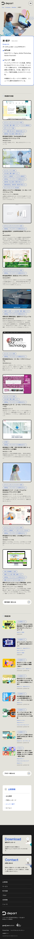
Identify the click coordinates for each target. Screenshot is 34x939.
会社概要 (8, 796)
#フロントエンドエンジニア (23, 724)
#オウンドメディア (21, 650)
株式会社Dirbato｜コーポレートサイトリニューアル (17, 360)
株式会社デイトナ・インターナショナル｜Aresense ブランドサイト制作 (15, 491)
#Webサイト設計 (20, 632)
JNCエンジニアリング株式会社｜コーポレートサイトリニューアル (17, 191)
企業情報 (11, 789)
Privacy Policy (5, 930)
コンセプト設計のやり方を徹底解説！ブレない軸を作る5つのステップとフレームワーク (25, 627)
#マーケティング (26, 740)
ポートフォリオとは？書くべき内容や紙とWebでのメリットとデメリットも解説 (25, 715)
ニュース (5, 904)
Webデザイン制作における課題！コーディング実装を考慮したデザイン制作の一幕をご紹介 (25, 753)
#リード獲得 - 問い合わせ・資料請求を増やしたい (14, 131)
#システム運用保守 (26, 125)
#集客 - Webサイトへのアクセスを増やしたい (14, 580)
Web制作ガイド (21, 621)
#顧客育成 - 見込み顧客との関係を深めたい (13, 133)
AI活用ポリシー (5, 933)
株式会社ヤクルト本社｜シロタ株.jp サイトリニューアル (17, 536)
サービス (5, 886)
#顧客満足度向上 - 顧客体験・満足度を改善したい (14, 184)
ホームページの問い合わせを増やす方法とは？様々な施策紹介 (25, 736)
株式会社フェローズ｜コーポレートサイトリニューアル (17, 405)
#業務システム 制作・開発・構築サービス (13, 574)
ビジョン (8, 808)
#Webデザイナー (26, 648)
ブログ (4, 895)
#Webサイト (19, 648)
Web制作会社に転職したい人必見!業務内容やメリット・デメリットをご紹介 (25, 698)
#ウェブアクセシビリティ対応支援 (11, 187)
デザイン (20, 748)
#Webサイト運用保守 (8, 176)
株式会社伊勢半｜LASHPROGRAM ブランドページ (17, 232)
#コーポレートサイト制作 (9, 170)
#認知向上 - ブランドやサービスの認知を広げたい (14, 179)
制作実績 (5, 891)
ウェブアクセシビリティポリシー (18, 930)
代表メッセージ (10, 800)
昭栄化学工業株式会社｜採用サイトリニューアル (17, 316)
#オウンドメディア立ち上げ (22, 530)
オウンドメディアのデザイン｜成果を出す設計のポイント (25, 644)
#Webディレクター (21, 668)
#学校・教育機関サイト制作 (10, 571)
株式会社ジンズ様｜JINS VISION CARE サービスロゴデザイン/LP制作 (16, 448)
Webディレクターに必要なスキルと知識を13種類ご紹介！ (24, 664)
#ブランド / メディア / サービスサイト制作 (13, 122)
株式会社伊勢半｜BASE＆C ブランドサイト (15, 276)
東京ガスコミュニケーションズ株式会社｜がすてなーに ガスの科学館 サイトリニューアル (17, 583)
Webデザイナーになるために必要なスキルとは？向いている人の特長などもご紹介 (25, 681)
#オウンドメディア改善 (9, 128)
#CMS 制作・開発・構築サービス (11, 125)
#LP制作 (6, 442)
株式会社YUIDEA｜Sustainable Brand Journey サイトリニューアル (14, 137)
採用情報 (5, 900)
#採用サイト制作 (7, 311)
